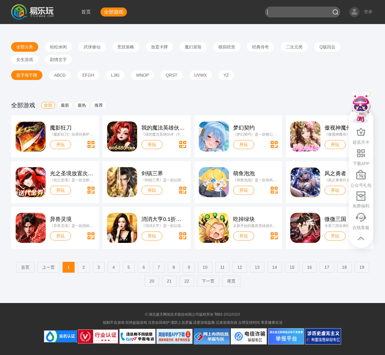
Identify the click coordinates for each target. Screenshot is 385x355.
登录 (368, 11)
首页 (86, 11)
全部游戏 (113, 11)
